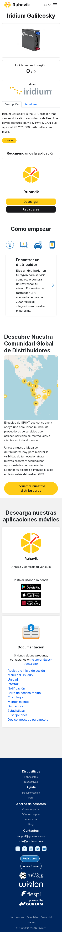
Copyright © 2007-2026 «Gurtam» (31, 928)
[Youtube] (44, 848)
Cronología (15, 697)
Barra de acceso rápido (24, 693)
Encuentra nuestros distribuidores (31, 488)
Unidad (13, 679)
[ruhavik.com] (17, 5)
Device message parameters (28, 719)
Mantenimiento (18, 702)
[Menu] (55, 5)
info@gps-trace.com (31, 841)
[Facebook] (18, 848)
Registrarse (31, 209)
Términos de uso (17, 917)
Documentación (31, 792)
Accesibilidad (46, 917)
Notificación (16, 688)
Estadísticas (16, 710)
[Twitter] (24, 848)
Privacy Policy (32, 917)
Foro (31, 797)
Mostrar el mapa (31, 387)
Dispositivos (31, 781)
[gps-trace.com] (31, 875)
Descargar (31, 201)
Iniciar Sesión (31, 866)
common (9, 140)
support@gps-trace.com (31, 836)
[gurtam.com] (31, 884)
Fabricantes (31, 776)
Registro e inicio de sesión (26, 670)
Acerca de (31, 819)
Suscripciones (17, 715)
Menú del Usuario (20, 675)
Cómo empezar (31, 809)
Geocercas (15, 706)
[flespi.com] (31, 893)
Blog (31, 824)
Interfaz (13, 684)
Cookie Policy (31, 922)
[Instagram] (37, 848)
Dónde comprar (31, 814)
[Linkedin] (31, 848)
